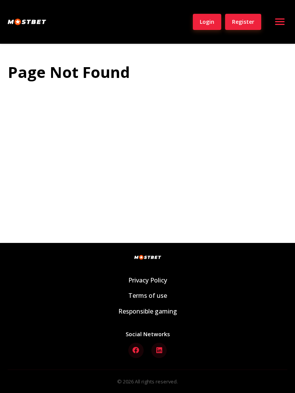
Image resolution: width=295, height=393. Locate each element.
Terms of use (147, 295)
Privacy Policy (147, 280)
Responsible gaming (147, 311)
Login (207, 21)
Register (243, 21)
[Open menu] (279, 22)
